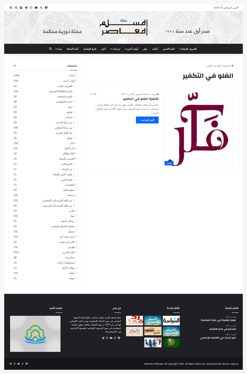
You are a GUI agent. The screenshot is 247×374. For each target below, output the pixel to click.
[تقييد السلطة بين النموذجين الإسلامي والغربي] (171, 320)
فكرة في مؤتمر (67, 242)
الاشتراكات (66, 164)
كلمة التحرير (169, 48)
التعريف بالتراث (64, 86)
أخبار (103, 48)
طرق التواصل (89, 48)
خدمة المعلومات (64, 101)
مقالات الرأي (68, 267)
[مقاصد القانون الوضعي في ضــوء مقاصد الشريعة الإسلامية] (152, 320)
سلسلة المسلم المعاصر (63, 226)
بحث (59, 48)
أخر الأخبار (69, 148)
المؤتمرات (70, 184)
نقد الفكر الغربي (64, 132)
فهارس (71, 247)
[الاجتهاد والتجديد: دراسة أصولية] (171, 331)
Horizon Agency (230, 363)
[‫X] (115, 338)
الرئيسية (227, 65)
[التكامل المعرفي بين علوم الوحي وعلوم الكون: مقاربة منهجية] (152, 331)
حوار (145, 48)
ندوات (72, 278)
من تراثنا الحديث (64, 122)
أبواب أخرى (132, 48)
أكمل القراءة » (147, 120)
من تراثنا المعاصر (63, 127)
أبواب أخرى (69, 80)
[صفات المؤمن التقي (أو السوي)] (134, 331)
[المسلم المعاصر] (123, 27)
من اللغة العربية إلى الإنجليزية (57, 200)
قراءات (68, 117)
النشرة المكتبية (64, 96)
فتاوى (69, 112)
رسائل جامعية (68, 221)
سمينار (71, 231)
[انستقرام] (107, 338)
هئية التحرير (66, 179)
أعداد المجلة (72, 48)
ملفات (71, 273)
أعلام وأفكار (69, 153)
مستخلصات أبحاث (66, 262)
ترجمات (116, 48)
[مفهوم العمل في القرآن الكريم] (171, 342)
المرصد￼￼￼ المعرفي (60, 91)
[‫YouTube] (111, 338)
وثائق (69, 138)
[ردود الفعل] (134, 320)
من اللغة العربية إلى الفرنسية (57, 205)
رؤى (70, 106)
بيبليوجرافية (69, 190)
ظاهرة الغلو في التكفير (141, 99)
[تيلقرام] (103, 338)
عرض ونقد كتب (67, 236)
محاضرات (70, 257)
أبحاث (155, 48)
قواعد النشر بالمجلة (62, 174)
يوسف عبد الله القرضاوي (145, 94)
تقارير (72, 210)
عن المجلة (67, 169)
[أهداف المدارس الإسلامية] (152, 342)
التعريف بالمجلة (189, 48)
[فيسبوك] (119, 338)
